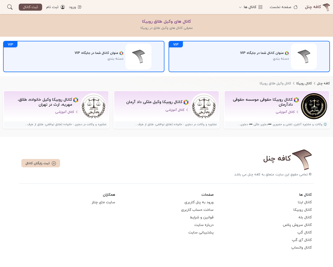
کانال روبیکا (302, 209)
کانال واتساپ (301, 247)
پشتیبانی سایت (201, 232)
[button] (10, 7)
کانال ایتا (305, 202)
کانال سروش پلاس (297, 224)
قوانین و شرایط (202, 217)
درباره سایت (204, 224)
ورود (73, 7)
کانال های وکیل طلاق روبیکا (166, 21)
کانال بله (305, 217)
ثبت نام (53, 7)
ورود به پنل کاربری (199, 202)
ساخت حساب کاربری (197, 209)
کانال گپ (304, 232)
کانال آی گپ (302, 240)
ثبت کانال (30, 7)
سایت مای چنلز (103, 202)
